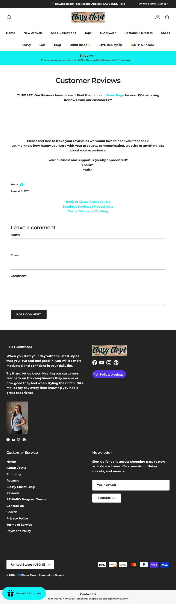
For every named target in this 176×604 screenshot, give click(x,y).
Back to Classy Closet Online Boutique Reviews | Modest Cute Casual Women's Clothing (88, 206)
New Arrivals (33, 33)
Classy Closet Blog (20, 487)
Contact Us (15, 506)
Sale (42, 45)
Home (10, 33)
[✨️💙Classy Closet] (88, 17)
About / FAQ (16, 468)
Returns (12, 480)
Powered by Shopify (51, 575)
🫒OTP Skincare (142, 45)
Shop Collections (63, 33)
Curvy (26, 45)
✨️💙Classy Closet (26, 575)
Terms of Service (19, 525)
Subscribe (106, 498)
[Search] (9, 17)
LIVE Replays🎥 (110, 45)
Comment (19, 276)
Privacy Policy (17, 518)
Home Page (115, 95)
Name (15, 235)
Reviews (12, 493)
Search (11, 512)
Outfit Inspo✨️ (80, 45)
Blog (57, 45)
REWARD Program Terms (26, 499)
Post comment (28, 314)
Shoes (165, 33)
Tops (88, 33)
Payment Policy (18, 531)
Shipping (13, 474)
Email (15, 255)
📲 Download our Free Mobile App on (76, 3)
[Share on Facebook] (21, 184)
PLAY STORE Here (113, 3)
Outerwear (108, 33)
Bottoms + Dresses (138, 33)
